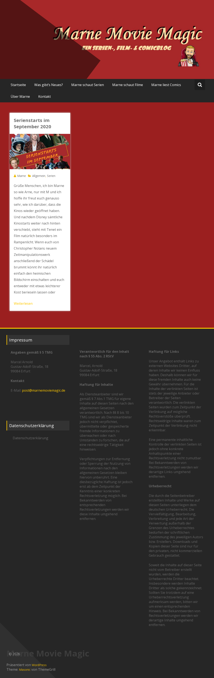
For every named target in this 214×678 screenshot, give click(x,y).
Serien (51, 176)
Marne (21, 176)
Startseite (18, 85)
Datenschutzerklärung (30, 438)
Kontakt (44, 96)
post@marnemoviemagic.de (43, 390)
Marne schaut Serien (87, 85)
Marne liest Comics (166, 85)
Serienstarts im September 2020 (32, 123)
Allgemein (38, 176)
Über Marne (20, 96)
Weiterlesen (23, 303)
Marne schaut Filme (127, 85)
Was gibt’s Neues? (48, 85)
